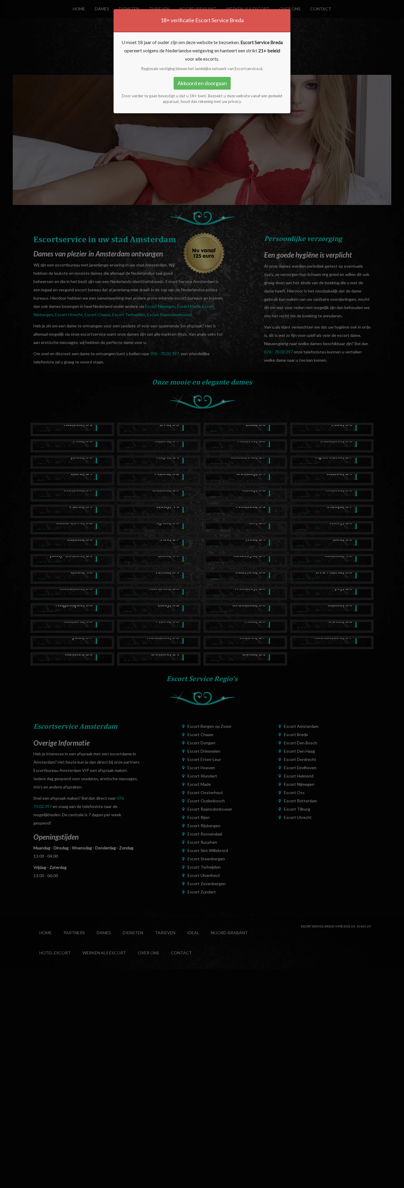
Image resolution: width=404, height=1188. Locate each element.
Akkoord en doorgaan (202, 83)
